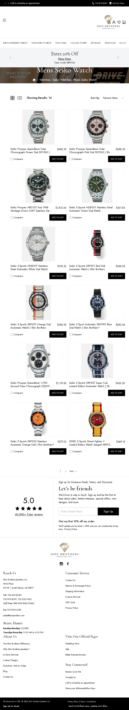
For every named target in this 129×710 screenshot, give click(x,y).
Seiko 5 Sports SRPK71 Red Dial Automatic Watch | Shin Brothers (87, 267)
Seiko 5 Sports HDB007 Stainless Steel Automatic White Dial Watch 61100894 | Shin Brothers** (29, 267)
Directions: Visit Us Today (14, 665)
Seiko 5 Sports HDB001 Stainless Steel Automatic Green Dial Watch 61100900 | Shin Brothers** (91, 209)
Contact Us (70, 580)
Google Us (70, 677)
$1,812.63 (60, 208)
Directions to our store (20, 3)
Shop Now (64, 59)
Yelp (67, 649)
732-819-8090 (101, 3)
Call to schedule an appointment (80, 682)
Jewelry (95, 42)
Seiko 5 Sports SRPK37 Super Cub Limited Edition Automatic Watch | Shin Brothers (90, 384)
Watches (61, 42)
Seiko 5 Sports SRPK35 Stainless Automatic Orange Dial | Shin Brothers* (32, 443)
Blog (122, 42)
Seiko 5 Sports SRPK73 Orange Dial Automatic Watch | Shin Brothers (31, 326)
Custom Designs (10, 660)
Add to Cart (58, 159)
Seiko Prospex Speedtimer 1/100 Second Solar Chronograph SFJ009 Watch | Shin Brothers (30, 384)
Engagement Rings (15, 42)
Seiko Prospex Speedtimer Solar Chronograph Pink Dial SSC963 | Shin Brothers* (90, 150)
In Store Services (10, 654)
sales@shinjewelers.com (14, 615)
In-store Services (72, 596)
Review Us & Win (73, 671)
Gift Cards (70, 602)
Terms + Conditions (88, 701)
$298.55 (120, 266)
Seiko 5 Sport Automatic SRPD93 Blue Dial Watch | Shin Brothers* (90, 326)
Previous (6, 3)
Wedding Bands (41, 42)
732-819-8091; (10, 599)
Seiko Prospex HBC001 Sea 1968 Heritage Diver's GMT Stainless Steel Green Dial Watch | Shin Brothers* (31, 209)
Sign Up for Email (11, 706)
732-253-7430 (25, 599)
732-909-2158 (14, 609)
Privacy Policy (71, 607)
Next (8, 3)
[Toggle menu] (4, 20)
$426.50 (120, 383)
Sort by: (95, 98)
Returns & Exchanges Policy (78, 585)
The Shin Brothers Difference (16, 643)
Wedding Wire (72, 643)
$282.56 (120, 325)
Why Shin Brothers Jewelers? (16, 649)
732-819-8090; (15, 595)
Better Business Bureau (75, 654)
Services (110, 42)
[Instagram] (61, 563)
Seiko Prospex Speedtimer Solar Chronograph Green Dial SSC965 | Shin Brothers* (30, 150)
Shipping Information (74, 591)
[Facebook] (67, 563)
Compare (18, 159)
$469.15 (120, 442)
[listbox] (112, 98)
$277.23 (62, 442)
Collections (78, 42)
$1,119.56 (61, 383)
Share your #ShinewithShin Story (80, 688)
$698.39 (61, 149)
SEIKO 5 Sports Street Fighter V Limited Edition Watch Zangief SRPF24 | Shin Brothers (90, 443)
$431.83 (120, 208)
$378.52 (61, 266)
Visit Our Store (118, 3)
